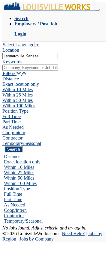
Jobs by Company (37, 238)
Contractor (12, 137)
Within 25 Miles (17, 94)
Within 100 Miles (18, 105)
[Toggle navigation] (97, 10)
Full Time (11, 116)
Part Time (11, 121)
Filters (9, 73)
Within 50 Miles (17, 100)
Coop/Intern (13, 132)
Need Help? (73, 233)
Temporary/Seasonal (21, 143)
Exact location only (20, 84)
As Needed (13, 127)
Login (20, 33)
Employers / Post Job (35, 23)
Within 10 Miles (17, 89)
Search (21, 18)
